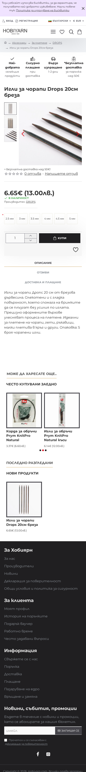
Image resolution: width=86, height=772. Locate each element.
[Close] (83, 8)
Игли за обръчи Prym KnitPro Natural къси (58, 435)
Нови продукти (22, 473)
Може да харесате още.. (32, 374)
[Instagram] (48, 754)
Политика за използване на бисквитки (42, 10)
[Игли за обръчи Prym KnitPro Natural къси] (62, 410)
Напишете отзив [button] (61, 174)
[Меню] (53, 32)
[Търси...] (70, 32)
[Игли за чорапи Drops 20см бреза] (24, 499)
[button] (23, 134)
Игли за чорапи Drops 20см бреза (22, 522)
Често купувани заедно (31, 384)
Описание (43, 262)
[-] (30, 240)
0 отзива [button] (32, 174)
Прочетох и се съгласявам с (26, 741)
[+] (30, 235)
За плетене (39, 42)
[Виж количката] (80, 32)
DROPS (57, 42)
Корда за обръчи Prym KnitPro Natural (21, 435)
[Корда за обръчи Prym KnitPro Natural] (24, 410)
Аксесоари (19, 42)
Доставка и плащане (43, 282)
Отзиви (43, 272)
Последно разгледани (29, 463)
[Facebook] (38, 754)
